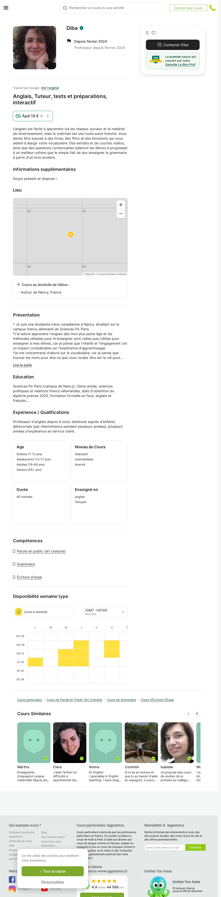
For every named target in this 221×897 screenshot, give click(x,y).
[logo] (36, 8)
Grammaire (26, 564)
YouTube (55, 888)
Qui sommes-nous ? (53, 837)
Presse (13, 850)
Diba (72, 28)
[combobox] (113, 8)
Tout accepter (54, 871)
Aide (11, 845)
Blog (44, 832)
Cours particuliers (29, 700)
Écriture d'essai (29, 577)
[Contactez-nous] (213, 8)
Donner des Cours (188, 7)
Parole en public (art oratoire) (41, 551)
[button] (153, 32)
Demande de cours (20, 841)
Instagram (24, 888)
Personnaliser (52, 882)
